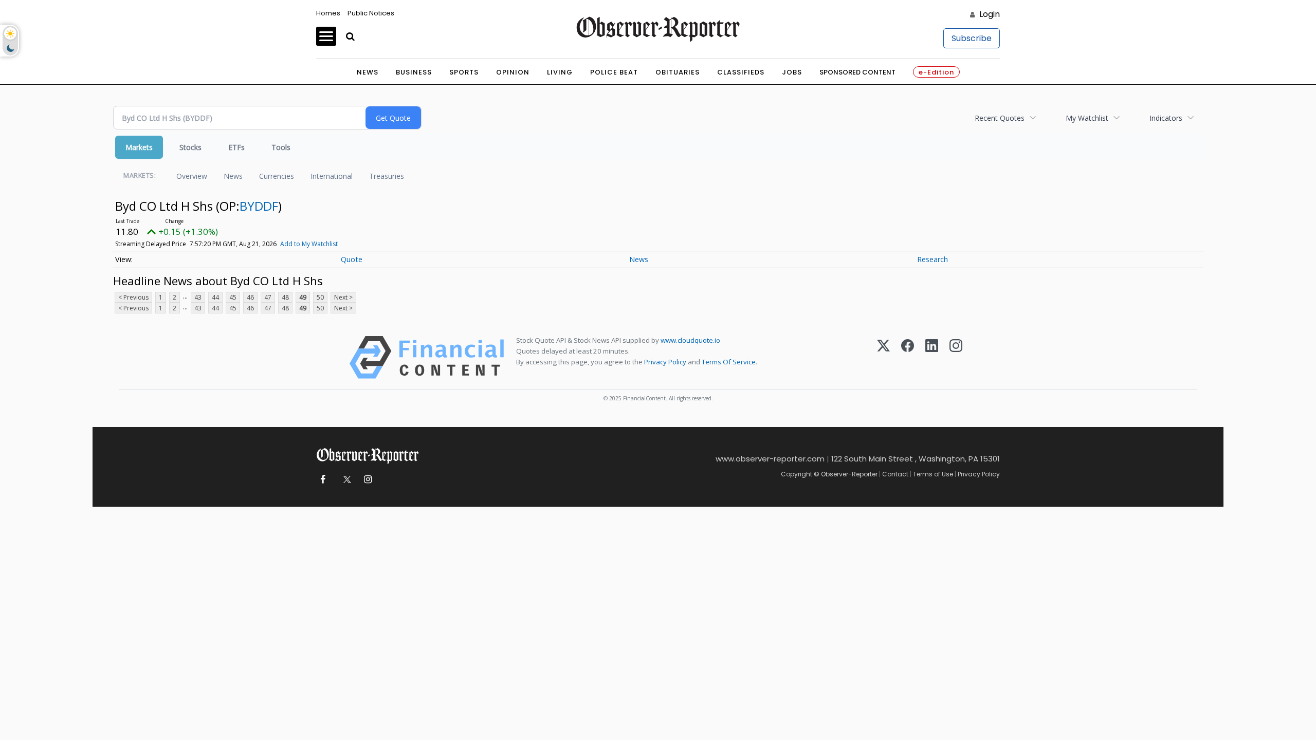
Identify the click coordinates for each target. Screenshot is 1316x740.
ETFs (236, 147)
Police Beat (614, 72)
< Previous (133, 297)
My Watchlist (1087, 118)
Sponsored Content (857, 72)
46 (250, 297)
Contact (895, 474)
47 (267, 297)
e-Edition (936, 72)
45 (232, 297)
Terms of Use (933, 474)
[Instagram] (955, 357)
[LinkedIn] (931, 357)
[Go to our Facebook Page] (322, 480)
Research (932, 259)
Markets (139, 147)
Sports (464, 72)
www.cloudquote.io (690, 340)
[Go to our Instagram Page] (367, 480)
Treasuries (386, 176)
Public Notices (371, 13)
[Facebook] (907, 357)
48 (285, 297)
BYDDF (259, 205)
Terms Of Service (729, 361)
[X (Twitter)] (883, 357)
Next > (343, 297)
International (331, 176)
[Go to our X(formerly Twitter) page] (345, 480)
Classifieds (740, 72)
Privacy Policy (665, 361)
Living (560, 72)
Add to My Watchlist (309, 243)
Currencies (276, 176)
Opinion (512, 72)
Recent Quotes (1000, 118)
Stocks (190, 147)
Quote (351, 259)
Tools (280, 147)
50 (320, 297)
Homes (328, 13)
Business (414, 72)
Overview (191, 176)
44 (215, 297)
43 (198, 297)
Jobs (792, 72)
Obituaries (677, 72)
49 (302, 297)
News (367, 72)
